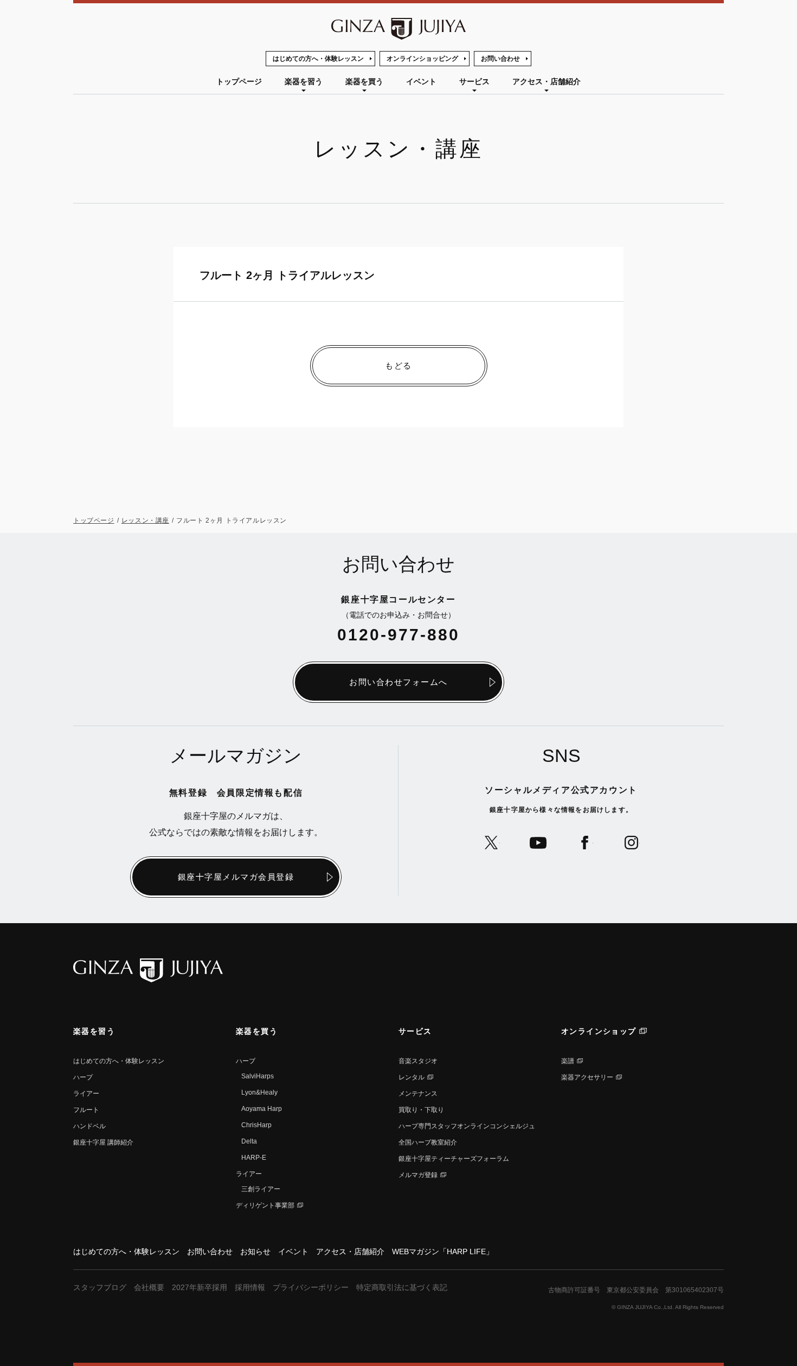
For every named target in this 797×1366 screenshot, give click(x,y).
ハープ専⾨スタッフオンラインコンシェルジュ (466, 1126)
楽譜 (567, 1061)
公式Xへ (491, 842)
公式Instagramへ (631, 842)
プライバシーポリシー (311, 1287)
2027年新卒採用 (199, 1287)
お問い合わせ (500, 58)
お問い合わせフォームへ (398, 682)
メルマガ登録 (418, 1175)
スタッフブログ (99, 1287)
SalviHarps (257, 1076)
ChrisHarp (256, 1125)
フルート (86, 1110)
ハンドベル (89, 1126)
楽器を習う (304, 81)
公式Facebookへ (584, 842)
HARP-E (253, 1157)
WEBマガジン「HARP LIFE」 (442, 1251)
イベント (421, 81)
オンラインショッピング (422, 58)
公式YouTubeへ (538, 842)
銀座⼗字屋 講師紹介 (103, 1142)
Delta (249, 1141)
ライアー (86, 1093)
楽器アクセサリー (587, 1077)
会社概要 (149, 1287)
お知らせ (255, 1251)
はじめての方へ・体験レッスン (318, 58)
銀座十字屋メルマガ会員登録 (236, 876)
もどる (398, 365)
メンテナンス (418, 1093)
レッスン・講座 (145, 520)
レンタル (411, 1077)
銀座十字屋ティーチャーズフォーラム (453, 1158)
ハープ (83, 1077)
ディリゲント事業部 (265, 1205)
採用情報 (250, 1287)
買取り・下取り (421, 1110)
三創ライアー (260, 1189)
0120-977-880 (398, 635)
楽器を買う (364, 81)
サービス (474, 81)
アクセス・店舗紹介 (546, 81)
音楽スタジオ (418, 1061)
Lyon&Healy (259, 1092)
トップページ (239, 81)
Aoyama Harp (261, 1109)
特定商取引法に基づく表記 (401, 1287)
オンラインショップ (599, 1031)
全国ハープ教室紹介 (427, 1142)
